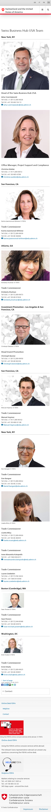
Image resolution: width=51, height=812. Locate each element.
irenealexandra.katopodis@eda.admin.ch (20, 559)
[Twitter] (5, 685)
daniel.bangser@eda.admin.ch (16, 486)
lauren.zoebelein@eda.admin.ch (16, 581)
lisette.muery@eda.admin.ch (15, 540)
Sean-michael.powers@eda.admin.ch (18, 627)
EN (49, 2)
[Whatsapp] (12, 685)
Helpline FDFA (8, 773)
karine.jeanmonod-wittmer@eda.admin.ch (20, 238)
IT (39, 2)
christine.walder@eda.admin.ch (16, 177)
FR (44, 2)
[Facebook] (2, 685)
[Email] (15, 685)
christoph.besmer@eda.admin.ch (17, 364)
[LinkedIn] (7, 685)
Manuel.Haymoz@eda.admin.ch (16, 425)
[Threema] (10, 685)
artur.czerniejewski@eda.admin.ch (17, 105)
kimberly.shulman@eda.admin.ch (17, 300)
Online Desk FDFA (8, 703)
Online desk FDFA (9, 740)
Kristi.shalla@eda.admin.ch (14, 675)
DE (35, 2)
